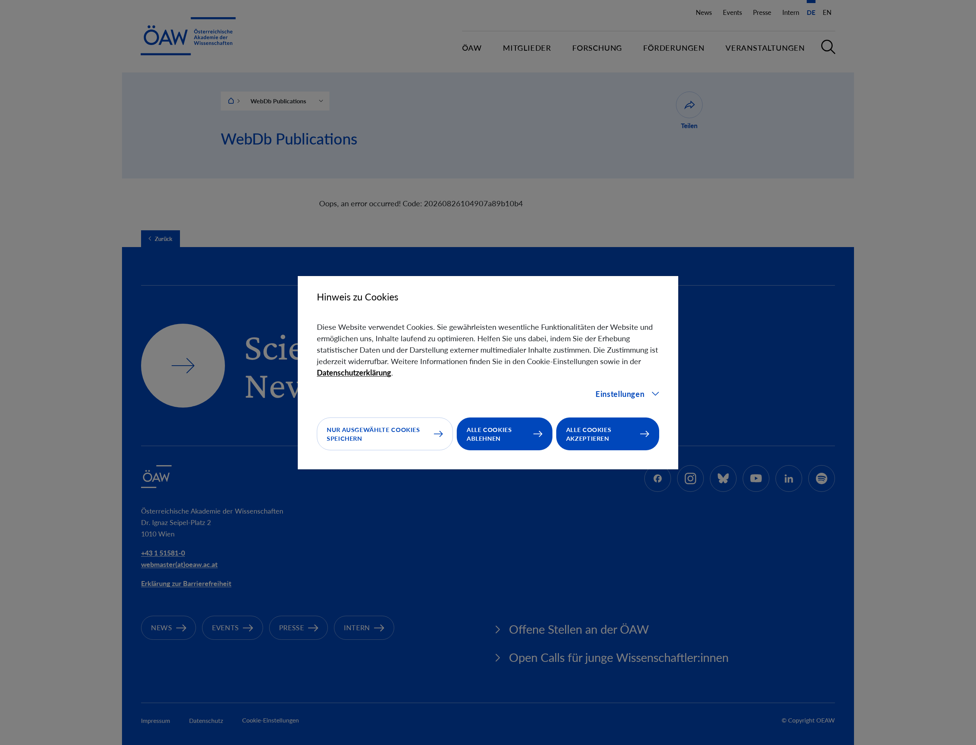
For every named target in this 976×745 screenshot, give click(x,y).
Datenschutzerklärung (354, 372)
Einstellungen (620, 393)
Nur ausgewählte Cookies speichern (373, 434)
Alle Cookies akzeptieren (589, 434)
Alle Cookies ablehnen (489, 434)
